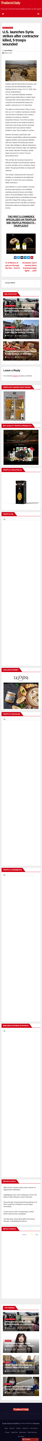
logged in (15, 376)
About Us (12, 1428)
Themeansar (35, 1423)
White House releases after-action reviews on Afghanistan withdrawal (20, 311)
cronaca (7, 1362)
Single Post (14, 1432)
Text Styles (21, 1436)
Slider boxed (22, 1432)
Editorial (20, 357)
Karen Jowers (22, 336)
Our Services (34, 1428)
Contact (18, 1428)
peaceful (8, 1340)
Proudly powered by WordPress (11, 1423)
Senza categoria (7, 27)
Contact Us (25, 1428)
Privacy (7, 1432)
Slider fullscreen (32, 1432)
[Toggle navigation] (38, 14)
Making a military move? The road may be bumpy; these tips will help (20, 332)
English (27, 1439)
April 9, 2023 (11, 1328)
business (8, 1384)
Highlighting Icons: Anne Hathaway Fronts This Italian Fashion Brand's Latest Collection (19, 1347)
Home (6, 1428)
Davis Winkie (8, 50)
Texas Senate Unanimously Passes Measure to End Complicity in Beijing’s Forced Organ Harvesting (20, 1204)
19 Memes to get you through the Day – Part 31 (12, 265)
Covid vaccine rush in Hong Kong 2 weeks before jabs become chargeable (19, 1389)
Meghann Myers (23, 314)
